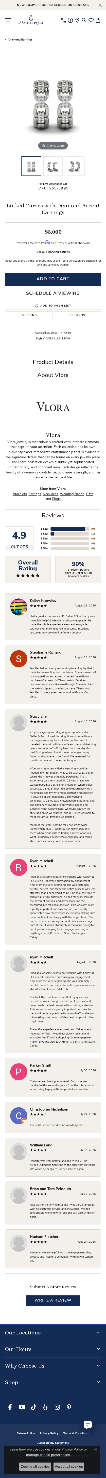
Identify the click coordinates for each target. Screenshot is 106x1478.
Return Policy (26, 1433)
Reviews (53, 516)
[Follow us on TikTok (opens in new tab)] (33, 1407)
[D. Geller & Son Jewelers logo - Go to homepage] (31, 20)
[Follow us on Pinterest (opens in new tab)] (69, 1407)
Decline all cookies (35, 1466)
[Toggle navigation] (8, 20)
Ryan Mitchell (41, 861)
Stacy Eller (39, 717)
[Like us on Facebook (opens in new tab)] (10, 1407)
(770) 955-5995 (53, 188)
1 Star (44, 548)
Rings (56, 499)
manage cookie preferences (48, 1455)
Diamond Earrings (20, 39)
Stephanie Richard (45, 653)
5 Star (44, 528)
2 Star (44, 543)
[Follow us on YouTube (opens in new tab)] (22, 1407)
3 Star (44, 538)
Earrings (35, 494)
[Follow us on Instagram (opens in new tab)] (57, 1407)
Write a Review (53, 1301)
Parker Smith (41, 1066)
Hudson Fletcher (44, 1237)
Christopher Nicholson (49, 1110)
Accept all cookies (69, 1466)
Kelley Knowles (43, 601)
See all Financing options (53, 252)
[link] (63, 20)
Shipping (29, 315)
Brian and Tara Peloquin (50, 1189)
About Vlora (53, 375)
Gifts (89, 494)
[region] (53, 103)
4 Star (44, 533)
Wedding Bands (72, 494)
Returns (77, 315)
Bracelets (20, 494)
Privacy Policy (49, 1433)
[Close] (100, 5)
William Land (41, 1145)
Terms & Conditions (76, 1433)
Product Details (53, 362)
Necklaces (50, 494)
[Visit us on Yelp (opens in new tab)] (45, 1407)
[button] (84, 20)
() (93, 528)
